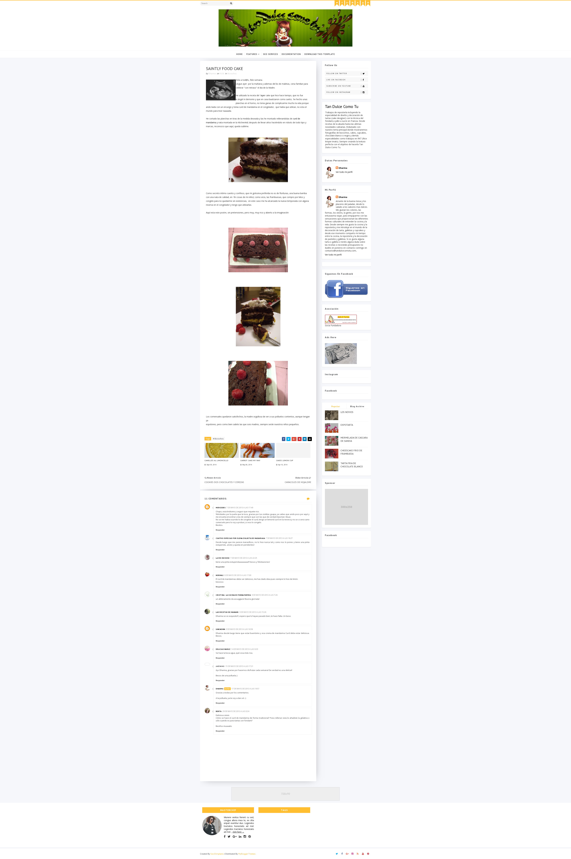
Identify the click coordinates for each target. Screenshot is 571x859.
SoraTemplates (217, 853)
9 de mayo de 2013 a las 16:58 (239, 629)
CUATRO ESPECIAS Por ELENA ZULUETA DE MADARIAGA (240, 538)
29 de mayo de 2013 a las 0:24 (235, 711)
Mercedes (220, 507)
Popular (335, 406)
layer (263, 95)
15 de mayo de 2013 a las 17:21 (239, 666)
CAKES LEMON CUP (284, 460)
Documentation (291, 54)
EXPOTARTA (347, 424)
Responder (220, 530)
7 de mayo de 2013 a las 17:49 (239, 507)
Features (251, 54)
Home (239, 54)
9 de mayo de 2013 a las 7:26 (264, 595)
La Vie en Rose (222, 558)
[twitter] (337, 3)
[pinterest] (368, 3)
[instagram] (352, 3)
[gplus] (347, 3)
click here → (238, 831)
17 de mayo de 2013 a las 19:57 (245, 688)
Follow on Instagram (338, 92)
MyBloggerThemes (246, 853)
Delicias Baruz (223, 649)
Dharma (219, 689)
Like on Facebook (336, 80)
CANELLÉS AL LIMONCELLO (216, 460)
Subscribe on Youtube (338, 86)
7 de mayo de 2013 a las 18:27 (279, 538)
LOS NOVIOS (347, 412)
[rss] (357, 3)
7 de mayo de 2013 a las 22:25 (243, 558)
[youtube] (363, 3)
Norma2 (219, 575)
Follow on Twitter (336, 73)
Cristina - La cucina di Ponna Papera (233, 595)
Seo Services (270, 54)
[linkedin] (240, 836)
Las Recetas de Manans (227, 612)
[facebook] (342, 3)
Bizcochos (232, 73)
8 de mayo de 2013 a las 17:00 (237, 575)
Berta (219, 711)
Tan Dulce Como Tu (341, 106)
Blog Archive (357, 406)
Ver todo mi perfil (344, 172)
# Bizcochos (218, 438)
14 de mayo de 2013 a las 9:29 (244, 649)
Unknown (220, 629)
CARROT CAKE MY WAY (250, 460)
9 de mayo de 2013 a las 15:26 (252, 612)
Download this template (319, 54)
